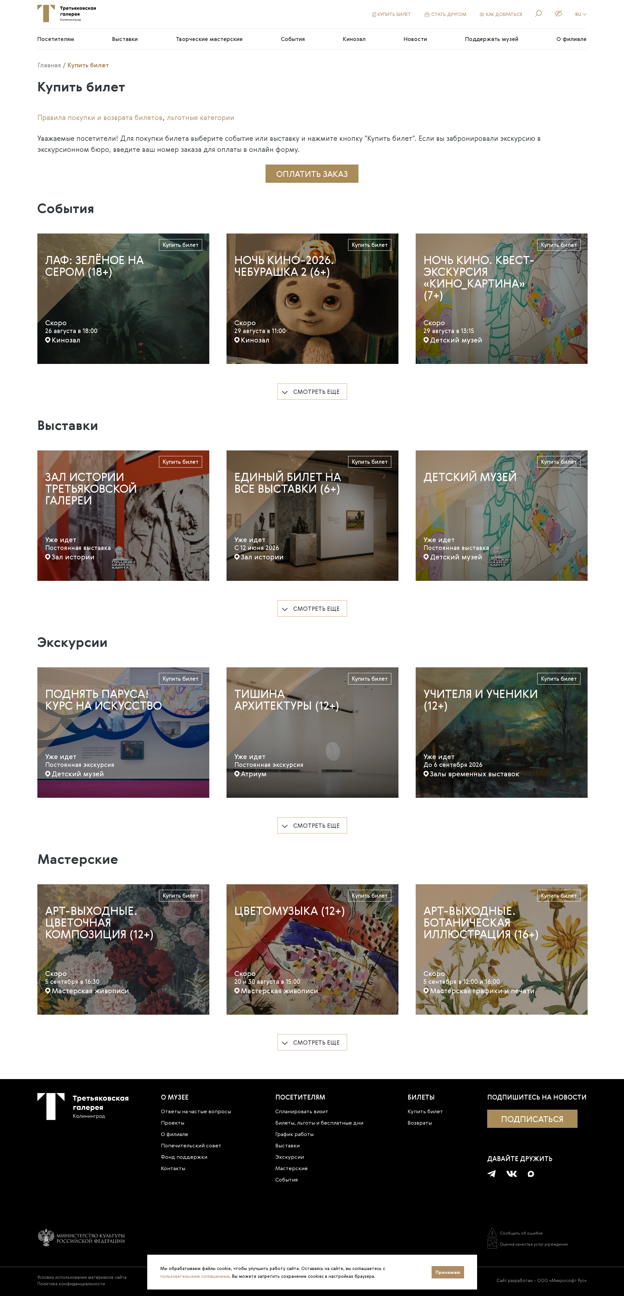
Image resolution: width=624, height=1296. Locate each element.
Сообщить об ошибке (521, 1233)
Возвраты (420, 1122)
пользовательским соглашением (194, 1276)
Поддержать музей (491, 39)
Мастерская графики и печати (482, 991)
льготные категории (200, 117)
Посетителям (55, 39)
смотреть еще (316, 391)
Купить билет (180, 244)
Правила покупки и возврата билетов (99, 117)
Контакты (173, 1168)
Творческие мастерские (209, 39)
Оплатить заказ (312, 173)
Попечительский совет (191, 1145)
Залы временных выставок (474, 774)
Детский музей (456, 340)
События (293, 39)
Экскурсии (289, 1156)
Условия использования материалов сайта (81, 1277)
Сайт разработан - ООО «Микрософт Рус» (542, 1280)
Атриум (253, 774)
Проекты (172, 1122)
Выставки (125, 39)
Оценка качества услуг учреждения (534, 1244)
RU (578, 14)
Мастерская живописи (90, 991)
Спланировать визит (301, 1111)
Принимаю (448, 1272)
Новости (415, 39)
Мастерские (291, 1168)
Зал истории (73, 557)
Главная (49, 65)
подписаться (532, 1118)
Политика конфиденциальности (71, 1284)
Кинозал (354, 39)
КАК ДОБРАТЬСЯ (504, 14)
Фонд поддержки (184, 1156)
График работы (294, 1134)
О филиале (571, 39)
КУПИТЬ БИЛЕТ (394, 14)
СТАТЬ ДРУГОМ (448, 14)
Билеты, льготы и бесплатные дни (319, 1122)
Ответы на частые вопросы (196, 1111)
